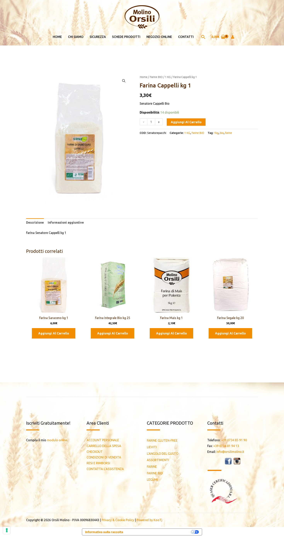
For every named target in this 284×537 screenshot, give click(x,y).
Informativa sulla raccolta (104, 532)
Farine (152, 466)
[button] (203, 37)
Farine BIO (156, 77)
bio (222, 132)
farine (228, 132)
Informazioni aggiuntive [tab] (66, 222)
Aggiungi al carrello (186, 122)
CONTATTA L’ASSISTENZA (105, 469)
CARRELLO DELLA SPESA (104, 446)
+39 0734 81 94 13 (226, 446)
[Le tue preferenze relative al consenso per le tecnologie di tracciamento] (6, 530)
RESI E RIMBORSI (98, 463)
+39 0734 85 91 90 (234, 440)
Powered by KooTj (149, 520)
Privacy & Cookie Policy (118, 520)
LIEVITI (152, 447)
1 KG (168, 77)
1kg (216, 132)
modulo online (57, 440)
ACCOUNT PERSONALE (103, 440)
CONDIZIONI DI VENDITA (104, 457)
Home (143, 77)
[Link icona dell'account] (232, 37)
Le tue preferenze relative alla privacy (159, 532)
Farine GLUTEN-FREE (162, 440)
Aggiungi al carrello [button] (53, 333)
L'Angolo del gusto (162, 453)
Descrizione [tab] (35, 222)
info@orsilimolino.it (230, 451)
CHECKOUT (95, 451)
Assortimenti (158, 460)
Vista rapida (53, 309)
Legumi (152, 479)
